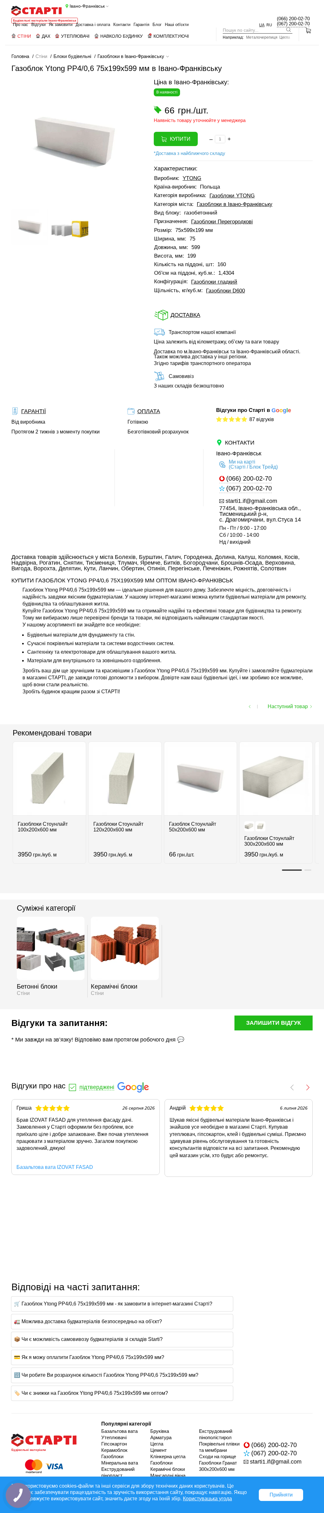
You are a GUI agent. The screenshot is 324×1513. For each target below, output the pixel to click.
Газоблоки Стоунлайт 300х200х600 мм (269, 841)
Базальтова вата (119, 1431)
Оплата (148, 411)
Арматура (160, 1437)
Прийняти (281, 1494)
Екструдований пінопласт (117, 1472)
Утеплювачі (114, 1437)
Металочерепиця (261, 37)
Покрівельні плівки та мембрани (219, 1447)
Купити (180, 139)
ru (269, 25)
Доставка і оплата (93, 24)
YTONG (192, 178)
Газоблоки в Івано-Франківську (234, 204)
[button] (16, 245)
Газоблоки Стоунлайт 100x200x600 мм (43, 826)
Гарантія (141, 24)
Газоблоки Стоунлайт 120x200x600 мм (118, 826)
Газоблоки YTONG (232, 195)
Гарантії (33, 411)
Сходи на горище (217, 1456)
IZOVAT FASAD (48, 1120)
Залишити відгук (273, 1023)
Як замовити (60, 24)
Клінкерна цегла (167, 1456)
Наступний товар (288, 706)
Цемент (158, 1450)
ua (262, 25)
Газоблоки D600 (225, 290)
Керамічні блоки (167, 1469)
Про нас (20, 24)
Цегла (284, 37)
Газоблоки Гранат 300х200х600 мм (218, 1466)
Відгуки (38, 24)
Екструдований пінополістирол (215, 1434)
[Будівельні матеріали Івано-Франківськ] (36, 11)
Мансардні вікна (167, 1475)
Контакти (121, 24)
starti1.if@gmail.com (251, 501)
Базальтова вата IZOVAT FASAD (54, 1167)
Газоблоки (112, 1456)
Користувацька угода (207, 1498)
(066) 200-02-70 (293, 18)
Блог (157, 24)
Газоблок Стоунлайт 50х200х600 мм (192, 826)
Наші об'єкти (177, 24)
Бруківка (159, 1431)
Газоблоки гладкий (214, 282)
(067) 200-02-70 (293, 23)
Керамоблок (114, 1450)
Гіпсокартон (114, 1443)
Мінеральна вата (119, 1462)
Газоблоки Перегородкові (222, 221)
